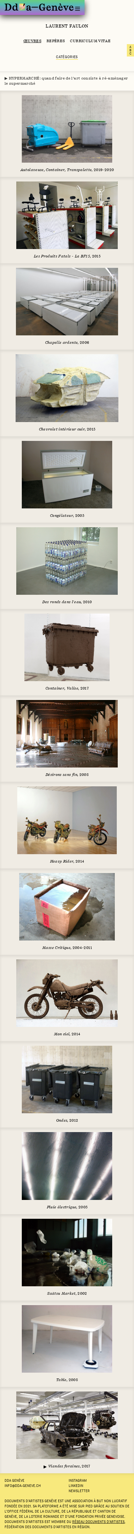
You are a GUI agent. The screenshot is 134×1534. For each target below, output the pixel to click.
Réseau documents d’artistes (98, 1521)
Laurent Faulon (67, 26)
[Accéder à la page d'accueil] (39, 7)
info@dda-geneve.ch (23, 1485)
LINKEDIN (76, 1485)
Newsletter (79, 1491)
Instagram (78, 1480)
